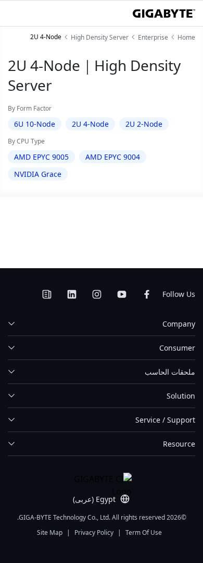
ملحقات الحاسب (170, 372)
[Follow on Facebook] (146, 294)
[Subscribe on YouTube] (121, 294)
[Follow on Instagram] (96, 294)
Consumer (177, 348)
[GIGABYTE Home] (164, 13)
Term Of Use (143, 532)
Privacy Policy (93, 532)
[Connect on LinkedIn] (71, 294)
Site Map (49, 532)
